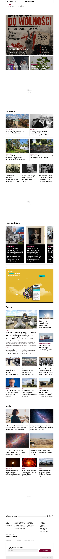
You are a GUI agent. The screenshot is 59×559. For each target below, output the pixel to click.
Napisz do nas (9, 525)
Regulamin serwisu (18, 525)
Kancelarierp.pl (43, 528)
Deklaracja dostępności (19, 528)
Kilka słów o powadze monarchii (14, 67)
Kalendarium (18, 540)
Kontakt (7, 523)
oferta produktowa (29, 540)
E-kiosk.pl (42, 522)
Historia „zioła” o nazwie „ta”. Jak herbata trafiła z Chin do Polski (40, 67)
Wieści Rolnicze (43, 529)
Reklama (29, 522)
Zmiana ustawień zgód (19, 523)
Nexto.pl (42, 525)
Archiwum (29, 526)
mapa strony (9, 540)
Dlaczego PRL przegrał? (18, 49)
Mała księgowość (44, 526)
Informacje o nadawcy (19, 526)
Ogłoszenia (30, 523)
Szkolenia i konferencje (11, 536)
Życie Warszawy (44, 531)
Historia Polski (10, 6)
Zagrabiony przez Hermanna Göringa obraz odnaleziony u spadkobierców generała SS (35, 252)
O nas (7, 522)
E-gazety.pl (42, 523)
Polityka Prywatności (19, 522)
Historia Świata (20, 6)
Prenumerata (30, 525)
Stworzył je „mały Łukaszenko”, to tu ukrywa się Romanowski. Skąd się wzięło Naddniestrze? (15, 252)
